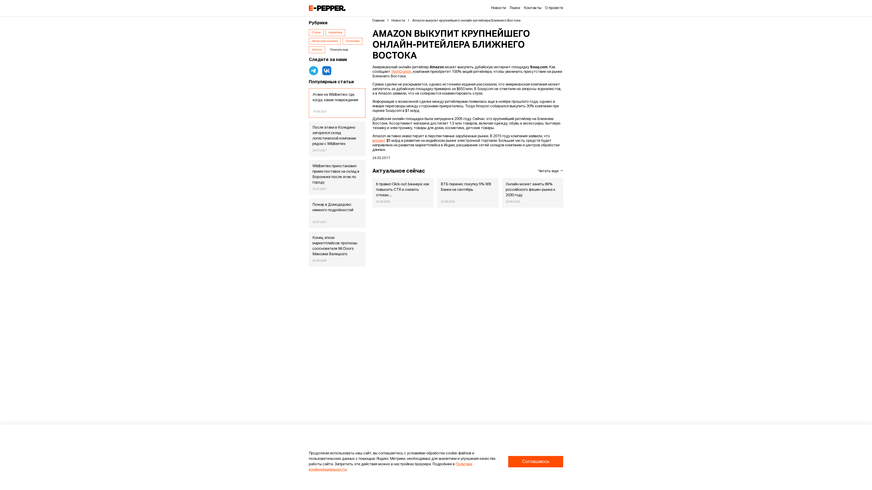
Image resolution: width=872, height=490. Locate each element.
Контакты (532, 8)
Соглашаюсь (535, 461)
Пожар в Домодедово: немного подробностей (332, 207)
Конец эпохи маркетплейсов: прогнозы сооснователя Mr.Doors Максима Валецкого (334, 246)
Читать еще (549, 171)
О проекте (554, 8)
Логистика (352, 41)
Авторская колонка (325, 41)
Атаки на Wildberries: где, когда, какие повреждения (335, 97)
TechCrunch (401, 72)
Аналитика (335, 32)
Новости (498, 8)
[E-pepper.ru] (327, 8)
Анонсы (317, 50)
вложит (379, 141)
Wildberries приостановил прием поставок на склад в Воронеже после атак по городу (335, 174)
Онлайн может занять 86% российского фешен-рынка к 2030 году (530, 190)
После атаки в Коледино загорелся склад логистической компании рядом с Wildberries (334, 136)
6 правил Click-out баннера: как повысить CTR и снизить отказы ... (402, 190)
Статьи (316, 32)
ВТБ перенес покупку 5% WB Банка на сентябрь (466, 187)
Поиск (515, 8)
